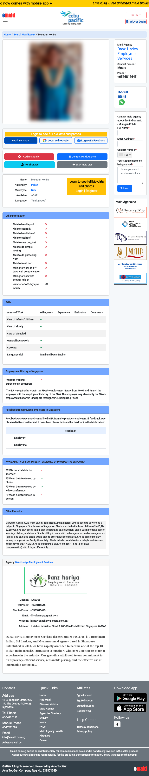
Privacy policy (84, 731)
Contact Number (127, 149)
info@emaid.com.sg (13, 737)
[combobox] (125, 155)
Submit (124, 188)
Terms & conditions (88, 726)
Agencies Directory (50, 713)
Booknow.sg (84, 711)
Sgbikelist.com (85, 700)
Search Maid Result (24, 34)
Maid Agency (47, 708)
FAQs (43, 726)
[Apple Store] (130, 707)
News (43, 722)
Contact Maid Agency (83, 156)
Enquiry (44, 717)
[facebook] (117, 724)
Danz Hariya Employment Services (34, 562)
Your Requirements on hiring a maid (129, 162)
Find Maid (45, 699)
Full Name (123, 127)
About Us (45, 735)
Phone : (121, 73)
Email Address (126, 138)
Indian (34, 184)
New (33, 190)
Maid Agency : (125, 44)
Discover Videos (49, 704)
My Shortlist (31, 164)
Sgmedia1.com (85, 705)
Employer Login (20, 140)
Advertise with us (12, 742)
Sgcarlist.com (84, 695)
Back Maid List (83, 164)
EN (136, 15)
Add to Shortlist (31, 156)
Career (43, 740)
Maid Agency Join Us (51, 731)
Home (7, 34)
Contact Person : (126, 64)
